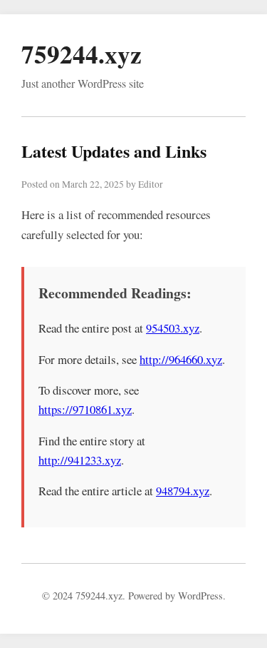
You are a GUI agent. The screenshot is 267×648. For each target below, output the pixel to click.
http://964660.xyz (181, 359)
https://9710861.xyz (85, 409)
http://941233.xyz (79, 460)
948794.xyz (182, 490)
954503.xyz (172, 328)
